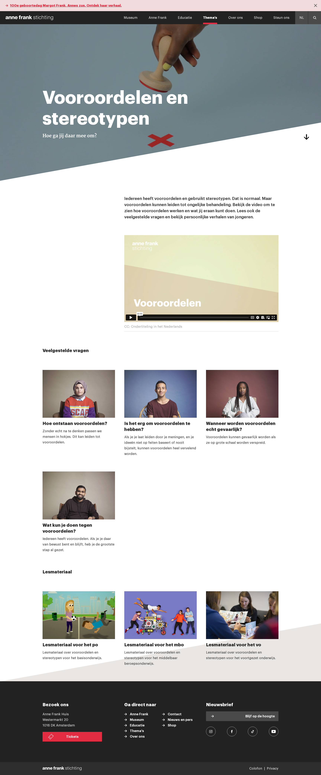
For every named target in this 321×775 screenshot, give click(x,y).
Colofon (255, 768)
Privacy (272, 768)
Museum (130, 17)
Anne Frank (158, 17)
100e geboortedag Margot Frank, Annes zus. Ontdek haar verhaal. (66, 5)
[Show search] (314, 17)
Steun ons (281, 17)
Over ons (235, 17)
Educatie (185, 17)
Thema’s (210, 17)
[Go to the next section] (306, 137)
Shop (258, 17)
